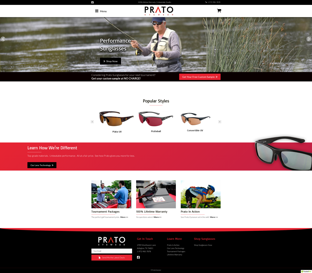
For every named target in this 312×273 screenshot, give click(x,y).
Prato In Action (173, 245)
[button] (3, 39)
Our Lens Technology (175, 248)
